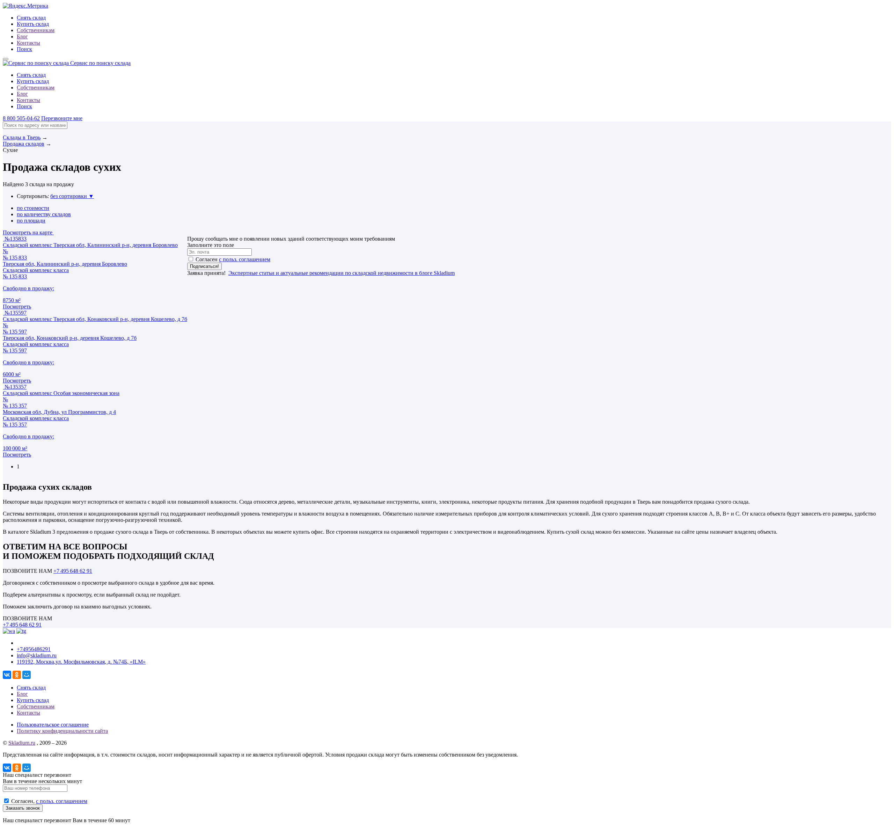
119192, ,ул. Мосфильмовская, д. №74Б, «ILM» (81, 662)
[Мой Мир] (26, 675)
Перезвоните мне (61, 118)
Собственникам (35, 30)
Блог (22, 36)
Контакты (28, 43)
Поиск (24, 49)
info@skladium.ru (37, 655)
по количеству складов (44, 214)
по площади (31, 221)
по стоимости (33, 208)
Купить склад (33, 24)
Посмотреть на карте (28, 232)
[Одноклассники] (17, 675)
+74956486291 (34, 649)
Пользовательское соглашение (53, 725)
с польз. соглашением (244, 259)
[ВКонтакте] (7, 675)
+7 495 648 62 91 (72, 571)
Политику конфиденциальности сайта (62, 731)
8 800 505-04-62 (21, 118)
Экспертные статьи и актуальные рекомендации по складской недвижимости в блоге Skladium (341, 273)
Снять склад (31, 18)
